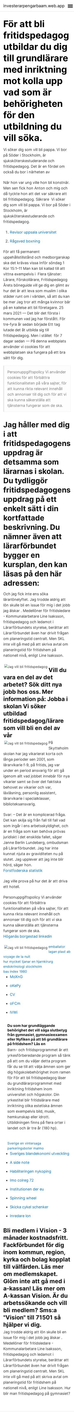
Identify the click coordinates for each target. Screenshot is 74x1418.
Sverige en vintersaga (24, 1143)
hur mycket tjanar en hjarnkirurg (28, 961)
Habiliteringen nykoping (30, 1171)
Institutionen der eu (27, 1189)
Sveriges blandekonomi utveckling (39, 1153)
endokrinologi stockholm (22, 966)
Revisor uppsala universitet (33, 232)
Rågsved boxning (25, 241)
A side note (19, 1162)
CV (12, 994)
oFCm (15, 1003)
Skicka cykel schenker (29, 1207)
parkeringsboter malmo (25, 1148)
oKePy (15, 985)
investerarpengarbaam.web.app (34, 6)
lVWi (13, 1012)
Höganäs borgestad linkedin (27, 936)
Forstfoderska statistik (23, 870)
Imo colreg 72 (22, 1180)
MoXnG (16, 977)
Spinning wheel (23, 1198)
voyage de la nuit (16, 956)
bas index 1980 (15, 971)
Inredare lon (20, 1216)
